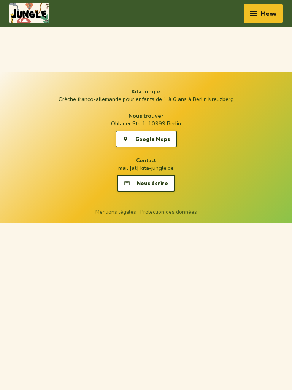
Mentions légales (115, 212)
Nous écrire (152, 183)
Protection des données (168, 212)
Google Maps (152, 139)
